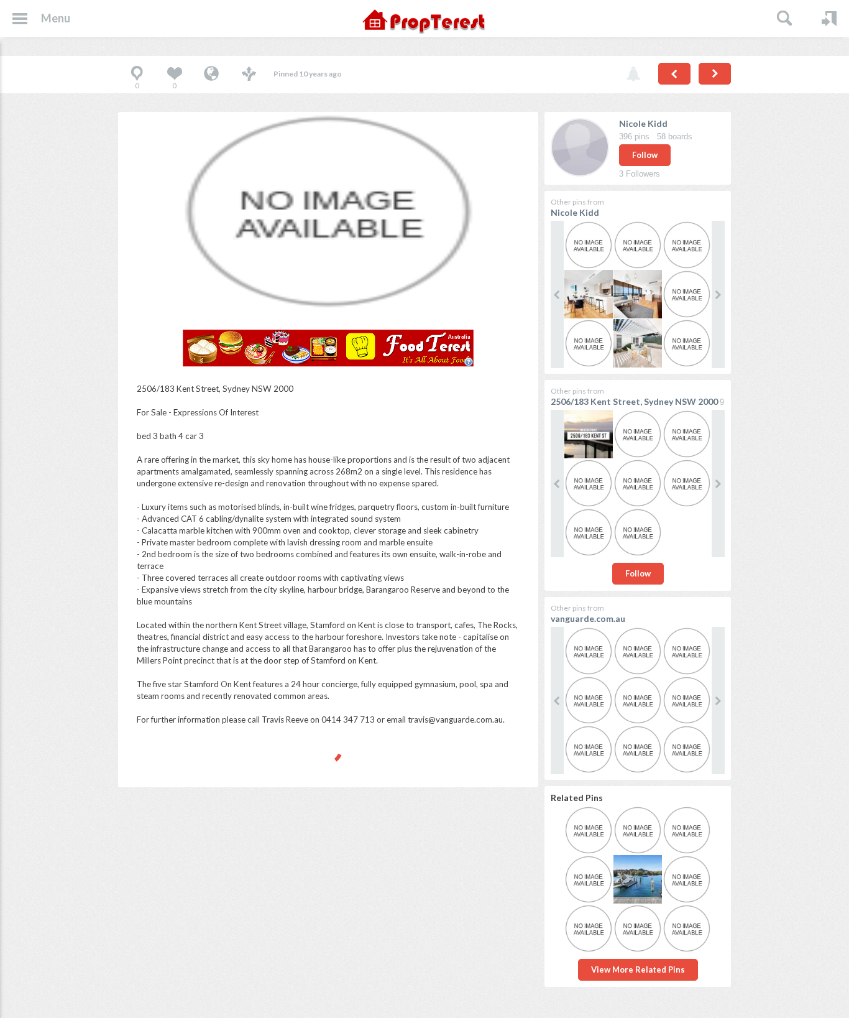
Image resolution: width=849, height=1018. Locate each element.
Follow (645, 155)
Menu (55, 18)
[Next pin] (715, 74)
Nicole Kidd (643, 123)
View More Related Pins (638, 969)
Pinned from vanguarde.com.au (211, 74)
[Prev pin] (674, 74)
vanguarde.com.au (588, 618)
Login (829, 18)
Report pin (633, 74)
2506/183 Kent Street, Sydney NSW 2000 (634, 401)
